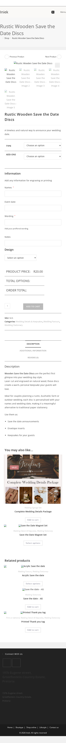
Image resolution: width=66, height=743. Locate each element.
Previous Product (17, 56)
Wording (10, 216)
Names (9, 187)
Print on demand (13, 617)
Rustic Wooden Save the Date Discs (28, 38)
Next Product (50, 56)
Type (8, 145)
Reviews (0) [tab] (33, 357)
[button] (57, 65)
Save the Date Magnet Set (33, 534)
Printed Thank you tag (33, 621)
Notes (8, 236)
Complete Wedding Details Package (33, 511)
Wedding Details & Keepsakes (29, 321)
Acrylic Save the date (33, 575)
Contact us (54, 727)
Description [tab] (33, 344)
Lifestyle (43, 727)
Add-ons (11, 154)
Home (10, 727)
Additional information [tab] (33, 350)
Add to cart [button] (33, 520)
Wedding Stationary (14, 325)
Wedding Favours (51, 321)
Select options (33, 543)
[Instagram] (16, 663)
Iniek (4, 11)
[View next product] (59, 57)
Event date (10, 201)
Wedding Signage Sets (33, 507)
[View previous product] (7, 57)
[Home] (1, 38)
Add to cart (33, 306)
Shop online (31, 727)
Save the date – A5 (33, 598)
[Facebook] (7, 663)
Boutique (19, 727)
